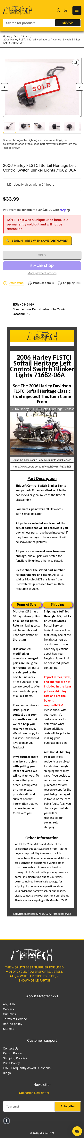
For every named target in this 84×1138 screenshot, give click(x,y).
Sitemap (8, 1029)
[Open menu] (76, 10)
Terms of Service (15, 1019)
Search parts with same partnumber (37, 240)
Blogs (7, 1073)
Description (16, 283)
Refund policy (12, 1024)
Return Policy (12, 1053)
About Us (9, 1004)
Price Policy (11, 1063)
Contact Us (10, 1048)
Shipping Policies (15, 1058)
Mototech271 (47, 1133)
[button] (6, 1120)
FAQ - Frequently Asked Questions (27, 1068)
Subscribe (67, 1106)
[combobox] (42, 23)
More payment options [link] (42, 273)
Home (6, 36)
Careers (8, 1009)
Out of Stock (21, 36)
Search (67, 22)
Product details (43, 283)
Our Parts (9, 1014)
